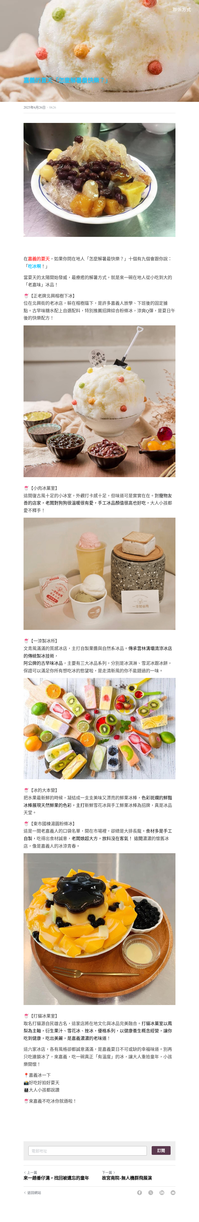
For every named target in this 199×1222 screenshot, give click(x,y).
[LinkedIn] (161, 1192)
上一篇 (32, 1172)
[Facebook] (139, 1192)
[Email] (173, 1192)
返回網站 (34, 1192)
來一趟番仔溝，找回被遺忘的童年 (56, 1178)
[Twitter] (150, 1192)
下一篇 (107, 1172)
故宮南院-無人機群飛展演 (127, 1178)
